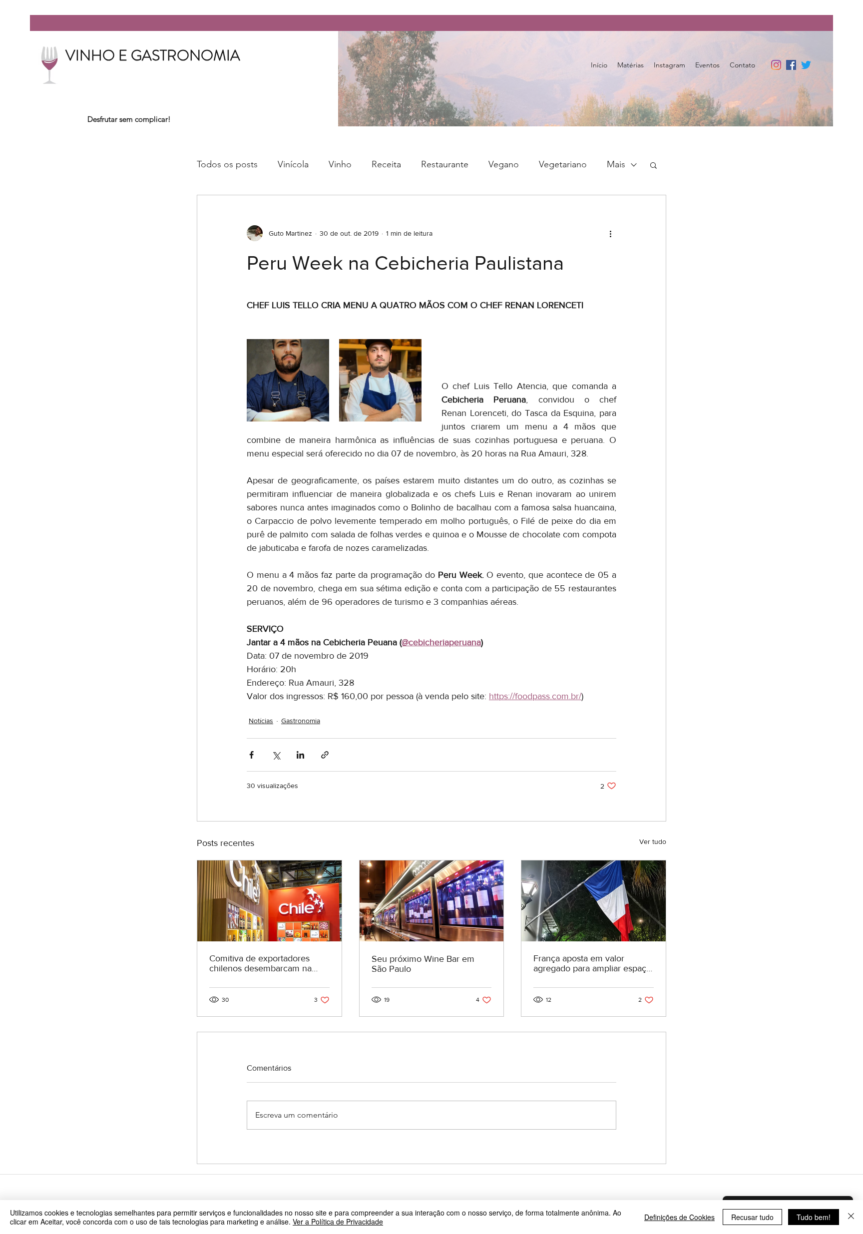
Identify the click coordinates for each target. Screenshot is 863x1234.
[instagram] (776, 65)
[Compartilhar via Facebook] (251, 755)
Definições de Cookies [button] (679, 1217)
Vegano (503, 164)
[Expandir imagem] (288, 380)
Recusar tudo (752, 1217)
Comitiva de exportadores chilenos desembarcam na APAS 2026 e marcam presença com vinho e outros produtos (266, 963)
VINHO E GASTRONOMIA (152, 55)
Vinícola (293, 164)
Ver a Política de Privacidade (338, 1222)
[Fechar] (851, 1217)
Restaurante (444, 164)
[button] (653, 165)
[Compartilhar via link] (325, 755)
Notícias (261, 721)
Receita (386, 164)
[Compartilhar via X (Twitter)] (276, 755)
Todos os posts (227, 164)
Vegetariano (563, 164)
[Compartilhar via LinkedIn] (300, 755)
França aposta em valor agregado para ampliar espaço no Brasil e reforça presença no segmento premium (592, 963)
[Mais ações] (610, 233)
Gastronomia (300, 721)
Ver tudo (652, 841)
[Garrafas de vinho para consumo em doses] (432, 900)
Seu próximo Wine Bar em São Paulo (423, 964)
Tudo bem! (814, 1217)
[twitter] (806, 65)
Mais (616, 164)
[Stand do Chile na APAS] (269, 900)
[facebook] (791, 65)
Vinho (340, 164)
